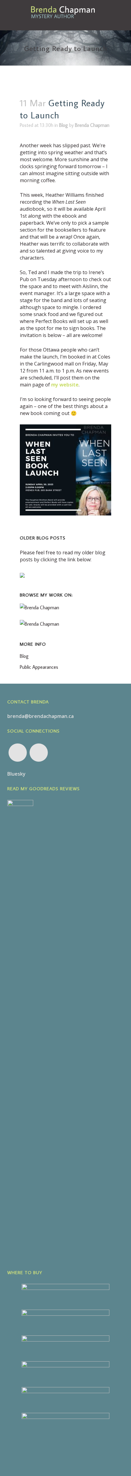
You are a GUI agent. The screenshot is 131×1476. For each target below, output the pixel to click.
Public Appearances (39, 667)
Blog (63, 125)
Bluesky (16, 773)
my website (65, 384)
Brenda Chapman (92, 125)
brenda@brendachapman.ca (40, 716)
